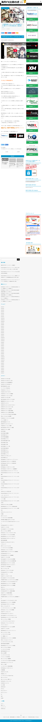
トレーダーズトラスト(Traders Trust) (7, 675)
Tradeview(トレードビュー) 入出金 (6, 395)
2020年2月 (2, 334)
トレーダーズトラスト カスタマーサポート (8, 621)
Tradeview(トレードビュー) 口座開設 (7, 393)
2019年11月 (2, 339)
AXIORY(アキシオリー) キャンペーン (7, 423)
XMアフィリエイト (4, 515)
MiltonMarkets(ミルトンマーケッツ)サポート (8, 536)
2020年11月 (2, 319)
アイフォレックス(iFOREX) (5, 656)
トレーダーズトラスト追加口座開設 (6, 517)
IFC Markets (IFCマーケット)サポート (7, 525)
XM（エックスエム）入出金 (5, 632)
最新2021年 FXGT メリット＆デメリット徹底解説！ (8, 265)
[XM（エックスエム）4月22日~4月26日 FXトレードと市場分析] (5, 159)
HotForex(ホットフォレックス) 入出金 (7, 570)
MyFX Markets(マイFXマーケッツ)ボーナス (8, 538)
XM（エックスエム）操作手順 (6, 530)
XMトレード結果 (3, 664)
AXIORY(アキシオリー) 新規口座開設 (7, 410)
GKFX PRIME (3, 431)
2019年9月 (2, 342)
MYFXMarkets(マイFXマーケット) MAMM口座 (8, 463)
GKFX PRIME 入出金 (4, 442)
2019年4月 (2, 350)
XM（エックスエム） (5, 8)
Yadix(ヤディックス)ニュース (5, 611)
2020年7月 (2, 326)
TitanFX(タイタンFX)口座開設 (6, 566)
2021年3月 (2, 313)
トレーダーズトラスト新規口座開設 (6, 666)
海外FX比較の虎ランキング (5, 651)
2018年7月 (2, 363)
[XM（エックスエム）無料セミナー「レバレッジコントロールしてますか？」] (20, 160)
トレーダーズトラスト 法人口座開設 (7, 547)
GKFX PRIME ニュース (5, 453)
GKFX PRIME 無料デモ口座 (5, 440)
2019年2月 (2, 353)
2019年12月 (2, 337)
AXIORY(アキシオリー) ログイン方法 (7, 406)
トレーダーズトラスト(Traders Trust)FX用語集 (8, 414)
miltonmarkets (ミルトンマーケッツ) (7, 662)
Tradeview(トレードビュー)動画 (6, 425)
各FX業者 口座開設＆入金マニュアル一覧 (7, 519)
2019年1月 (2, 355)
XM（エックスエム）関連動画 (6, 658)
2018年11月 (2, 358)
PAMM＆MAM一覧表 (4, 465)
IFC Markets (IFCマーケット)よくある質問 (8, 626)
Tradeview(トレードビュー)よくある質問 (7, 418)
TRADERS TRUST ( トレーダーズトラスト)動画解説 (9, 551)
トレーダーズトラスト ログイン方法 (7, 641)
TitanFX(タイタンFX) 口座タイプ (6, 384)
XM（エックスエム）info (5, 568)
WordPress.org (3, 708)
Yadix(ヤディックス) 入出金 (5, 557)
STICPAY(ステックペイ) (5, 683)
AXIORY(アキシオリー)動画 (5, 429)
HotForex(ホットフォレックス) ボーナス (7, 589)
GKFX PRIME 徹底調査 (5, 436)
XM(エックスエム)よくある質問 (6, 416)
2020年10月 (2, 321)
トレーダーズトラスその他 (5, 649)
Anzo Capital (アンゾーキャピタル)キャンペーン (9, 615)
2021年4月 (2, 311)
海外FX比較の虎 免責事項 (5, 643)
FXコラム (2, 688)
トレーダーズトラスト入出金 (5, 634)
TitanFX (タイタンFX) (4, 671)
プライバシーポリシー (4, 624)
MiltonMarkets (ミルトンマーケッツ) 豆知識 (8, 645)
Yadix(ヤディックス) (4, 574)
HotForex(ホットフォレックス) (6, 681)
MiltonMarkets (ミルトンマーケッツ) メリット (8, 630)
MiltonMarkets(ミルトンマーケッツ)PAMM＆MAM (9, 506)
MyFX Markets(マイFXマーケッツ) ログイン (8, 564)
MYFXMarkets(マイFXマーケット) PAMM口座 (8, 461)
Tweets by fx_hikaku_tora (29, 187)
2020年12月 (2, 318)
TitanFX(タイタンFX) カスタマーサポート (7, 542)
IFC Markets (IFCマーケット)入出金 (7, 572)
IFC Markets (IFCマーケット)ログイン (7, 613)
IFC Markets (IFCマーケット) (5, 553)
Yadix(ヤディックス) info (5, 527)
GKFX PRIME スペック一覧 (5, 446)
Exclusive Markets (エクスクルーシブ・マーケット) (9, 470)
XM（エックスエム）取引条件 (6, 647)
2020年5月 (2, 329)
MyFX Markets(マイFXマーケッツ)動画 (7, 427)
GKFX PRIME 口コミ (4, 457)
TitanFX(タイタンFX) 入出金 (5, 378)
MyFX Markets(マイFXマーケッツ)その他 (7, 399)
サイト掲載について (4, 636)
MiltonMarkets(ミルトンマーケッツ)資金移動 (8, 602)
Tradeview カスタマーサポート (6, 391)
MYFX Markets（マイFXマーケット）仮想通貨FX (9, 468)
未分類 (2, 698)
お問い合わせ (3, 686)
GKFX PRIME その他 (4, 444)
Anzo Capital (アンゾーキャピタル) (6, 594)
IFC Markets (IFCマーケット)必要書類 (7, 555)
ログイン (2, 703)
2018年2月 (2, 371)
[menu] (40, 1)
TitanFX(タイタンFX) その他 (5, 397)
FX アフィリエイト (4, 692)
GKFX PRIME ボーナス (5, 438)
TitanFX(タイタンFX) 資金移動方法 (6, 382)
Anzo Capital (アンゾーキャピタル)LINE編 (8, 534)
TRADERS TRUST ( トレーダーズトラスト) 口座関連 (9, 579)
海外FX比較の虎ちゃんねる (5, 386)
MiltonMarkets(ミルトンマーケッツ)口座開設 (8, 583)
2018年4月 (2, 368)
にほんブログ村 (28, 235)
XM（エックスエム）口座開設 (6, 619)
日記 (1, 696)
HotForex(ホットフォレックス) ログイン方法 (8, 532)
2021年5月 (2, 310)
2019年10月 (2, 340)
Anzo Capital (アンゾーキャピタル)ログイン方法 (9, 600)
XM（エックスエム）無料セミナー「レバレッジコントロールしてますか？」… (20, 165)
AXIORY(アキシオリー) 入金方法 (6, 408)
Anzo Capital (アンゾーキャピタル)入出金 (7, 577)
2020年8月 (2, 324)
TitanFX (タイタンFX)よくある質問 (6, 504)
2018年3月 (2, 369)
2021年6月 (2, 308)
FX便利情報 (3, 147)
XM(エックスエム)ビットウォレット (7, 639)
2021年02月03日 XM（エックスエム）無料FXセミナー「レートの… (12, 165)
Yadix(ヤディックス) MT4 (5, 628)
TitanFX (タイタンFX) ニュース (6, 455)
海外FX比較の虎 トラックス (5, 421)
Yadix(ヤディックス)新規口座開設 (6, 592)
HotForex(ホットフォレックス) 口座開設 (7, 609)
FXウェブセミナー (4, 690)
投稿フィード (3, 705)
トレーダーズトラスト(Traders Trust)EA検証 (8, 660)
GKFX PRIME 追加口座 (5, 448)
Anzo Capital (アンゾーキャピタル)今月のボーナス (9, 581)
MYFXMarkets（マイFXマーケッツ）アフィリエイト (9, 459)
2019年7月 (2, 345)
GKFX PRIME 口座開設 (5, 433)
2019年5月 (2, 348)
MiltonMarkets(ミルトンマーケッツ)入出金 (8, 562)
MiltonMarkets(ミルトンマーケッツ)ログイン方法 (9, 617)
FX (1, 694)
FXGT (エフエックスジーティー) (6, 512)
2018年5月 (2, 366)
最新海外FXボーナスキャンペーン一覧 (7, 401)
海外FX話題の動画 (4, 540)
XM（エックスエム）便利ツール (6, 679)
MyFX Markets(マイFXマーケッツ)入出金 (7, 604)
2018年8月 (2, 361)
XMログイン (3, 587)
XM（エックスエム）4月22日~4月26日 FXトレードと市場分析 (5, 162)
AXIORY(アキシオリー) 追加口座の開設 (7, 412)
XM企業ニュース (3, 673)
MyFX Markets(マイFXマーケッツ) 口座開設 (8, 585)
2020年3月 (2, 332)
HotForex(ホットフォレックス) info (6, 549)
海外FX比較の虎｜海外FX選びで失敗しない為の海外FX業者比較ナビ (22, 720)
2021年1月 (2, 316)
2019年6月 (2, 347)
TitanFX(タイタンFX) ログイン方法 (6, 380)
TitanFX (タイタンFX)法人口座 (6, 491)
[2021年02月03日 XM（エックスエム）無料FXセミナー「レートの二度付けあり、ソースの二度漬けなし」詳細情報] (12, 160)
